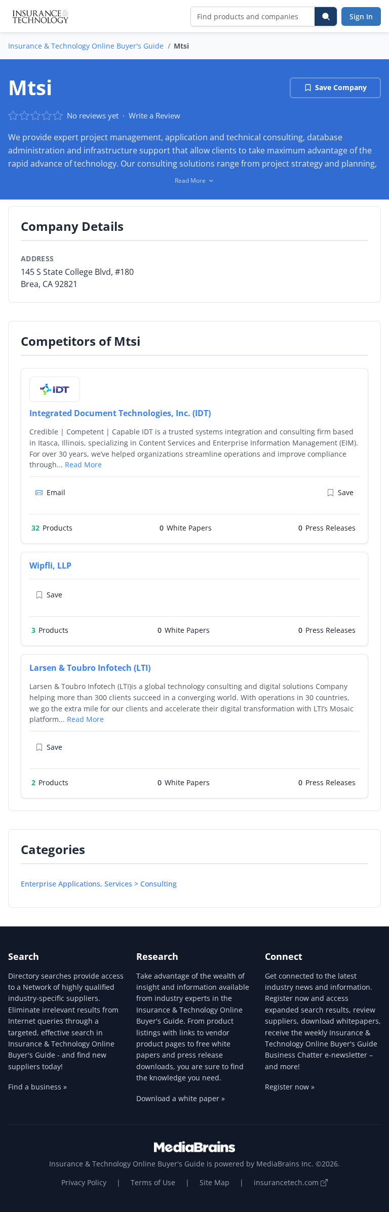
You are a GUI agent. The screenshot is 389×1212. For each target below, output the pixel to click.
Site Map (214, 1182)
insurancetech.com (287, 1182)
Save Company (341, 87)
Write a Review (154, 115)
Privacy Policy (83, 1182)
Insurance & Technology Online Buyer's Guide (86, 46)
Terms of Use (153, 1182)
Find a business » (37, 1087)
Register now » (290, 1087)
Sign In (361, 16)
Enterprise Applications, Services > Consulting (99, 883)
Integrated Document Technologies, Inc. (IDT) (120, 413)
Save (346, 492)
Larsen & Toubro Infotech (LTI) (89, 667)
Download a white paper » (180, 1098)
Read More (83, 464)
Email (56, 492)
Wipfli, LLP (50, 565)
